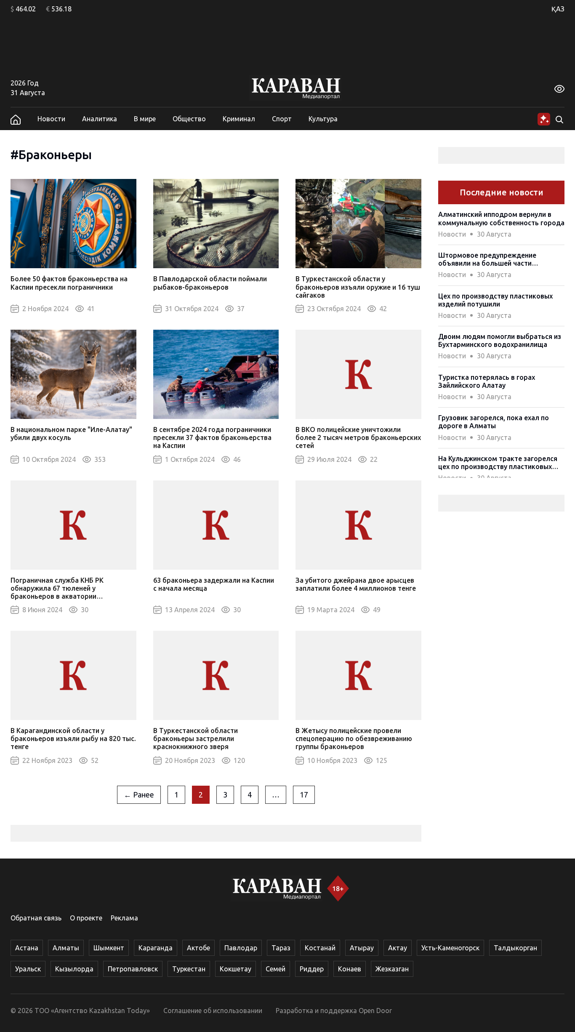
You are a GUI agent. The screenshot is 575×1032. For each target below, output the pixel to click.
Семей (275, 969)
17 (304, 794)
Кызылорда (74, 969)
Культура (323, 119)
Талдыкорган (515, 948)
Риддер (312, 969)
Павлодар (240, 948)
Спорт (282, 119)
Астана (26, 948)
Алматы (66, 948)
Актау (397, 948)
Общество (189, 119)
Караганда (155, 948)
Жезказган (392, 969)
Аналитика (99, 119)
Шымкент (108, 948)
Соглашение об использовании (212, 1010)
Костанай (320, 948)
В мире (145, 119)
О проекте (86, 918)
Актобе (198, 948)
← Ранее (139, 794)
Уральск (28, 969)
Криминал (239, 119)
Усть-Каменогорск (450, 948)
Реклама (124, 918)
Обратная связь (36, 918)
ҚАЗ (557, 9)
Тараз (281, 948)
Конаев (349, 969)
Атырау (362, 948)
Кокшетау (235, 969)
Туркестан (188, 969)
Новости (51, 119)
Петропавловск (133, 969)
